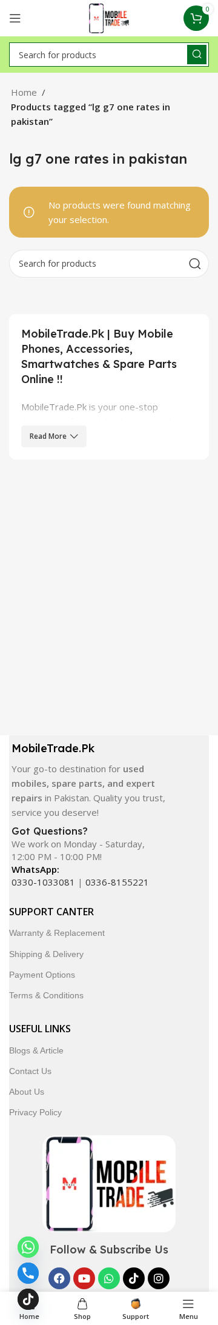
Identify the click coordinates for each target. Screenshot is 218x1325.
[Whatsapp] (109, 1278)
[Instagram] (159, 1278)
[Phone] (28, 1273)
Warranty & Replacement (57, 933)
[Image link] (109, 1182)
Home (24, 92)
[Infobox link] (89, 780)
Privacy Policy (35, 1112)
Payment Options (42, 975)
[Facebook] (59, 1278)
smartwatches (105, 450)
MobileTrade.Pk (54, 407)
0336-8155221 (117, 882)
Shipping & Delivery (46, 954)
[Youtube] (84, 1278)
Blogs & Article (36, 1050)
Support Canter (51, 911)
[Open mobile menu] (15, 18)
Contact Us (30, 1071)
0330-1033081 (43, 882)
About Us (26, 1091)
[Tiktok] (134, 1278)
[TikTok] (28, 1299)
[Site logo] (109, 17)
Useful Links (40, 1028)
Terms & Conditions (46, 995)
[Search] (196, 54)
